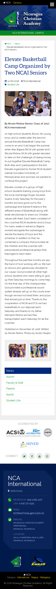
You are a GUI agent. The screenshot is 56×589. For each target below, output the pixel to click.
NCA (7, 2)
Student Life (13, 84)
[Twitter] (24, 456)
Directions (16, 491)
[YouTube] (39, 456)
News (17, 44)
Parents (10, 388)
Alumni (10, 376)
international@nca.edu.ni (28, 513)
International (23, 577)
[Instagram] (47, 456)
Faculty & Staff (14, 382)
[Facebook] (32, 456)
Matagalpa (45, 577)
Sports (10, 394)
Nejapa (34, 577)
